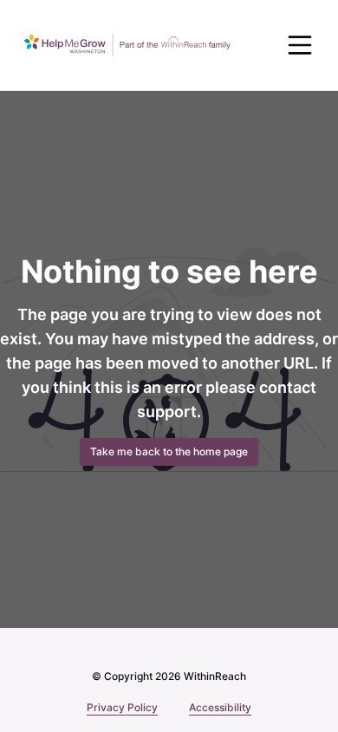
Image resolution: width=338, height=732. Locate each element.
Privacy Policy (122, 707)
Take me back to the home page (169, 451)
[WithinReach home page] (127, 45)
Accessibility (220, 707)
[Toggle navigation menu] (300, 45)
